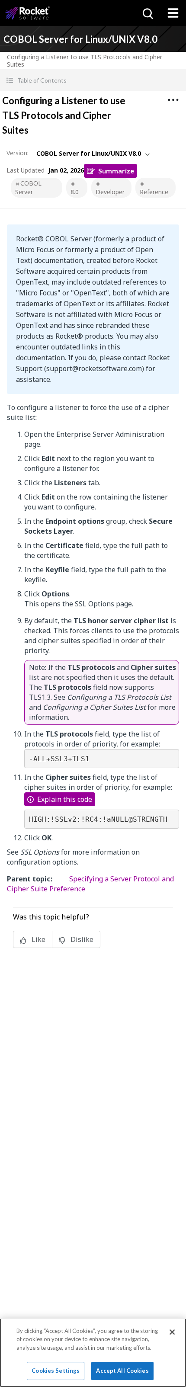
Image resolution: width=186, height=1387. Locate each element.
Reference (154, 192)
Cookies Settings (56, 1370)
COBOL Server (28, 187)
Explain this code (64, 799)
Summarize (116, 171)
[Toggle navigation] (173, 12)
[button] (93, 80)
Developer (110, 192)
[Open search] (147, 12)
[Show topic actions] (173, 100)
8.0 (75, 192)
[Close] (172, 1332)
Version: (17, 153)
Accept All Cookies (122, 1370)
